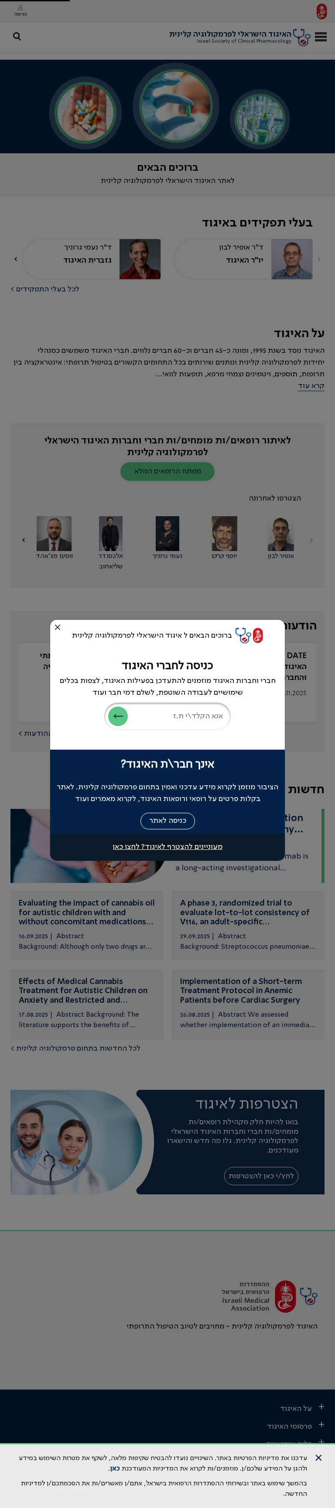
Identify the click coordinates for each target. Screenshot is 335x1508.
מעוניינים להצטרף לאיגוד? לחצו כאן (167, 847)
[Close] (58, 627)
